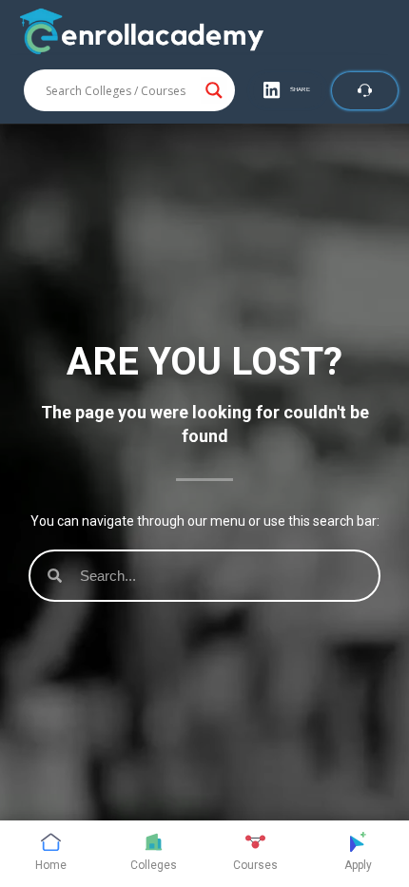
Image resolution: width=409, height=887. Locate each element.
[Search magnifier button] (214, 90)
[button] (287, 90)
